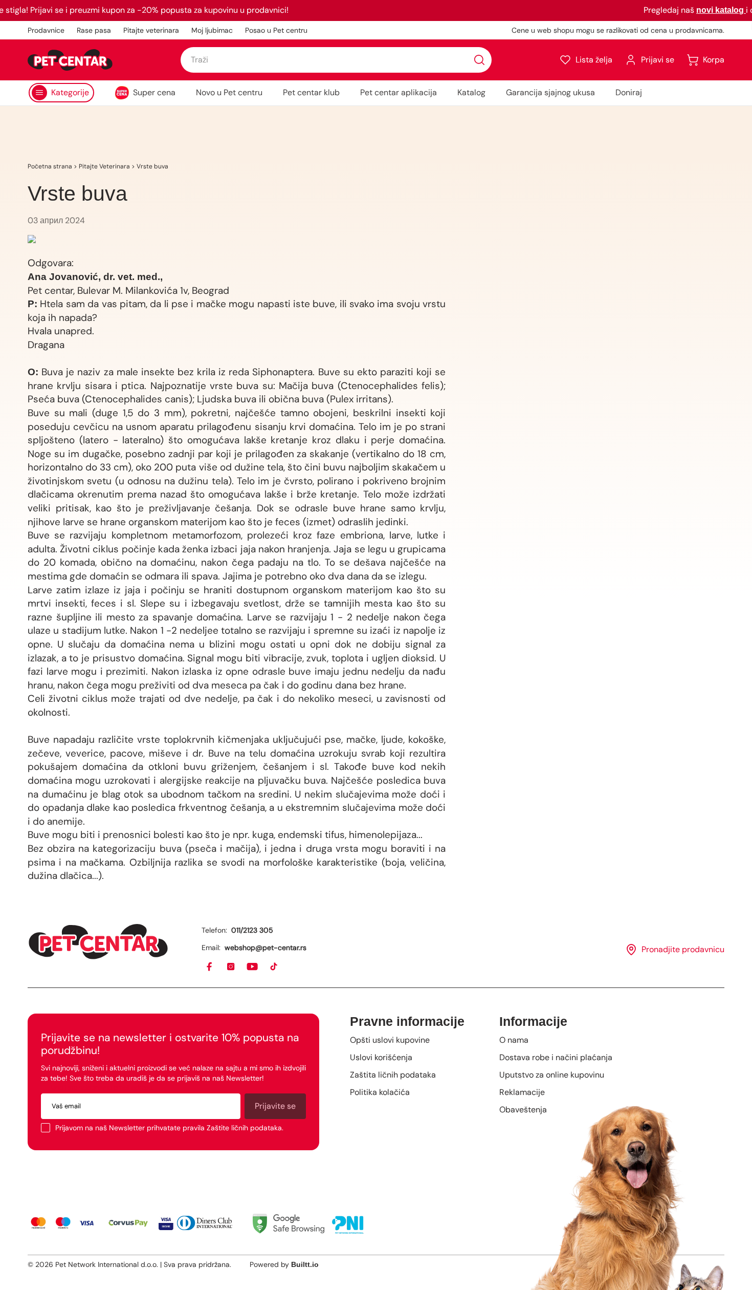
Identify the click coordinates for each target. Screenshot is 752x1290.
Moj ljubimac (212, 30)
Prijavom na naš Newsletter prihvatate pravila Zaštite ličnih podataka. (169, 1128)
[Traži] (479, 60)
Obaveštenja (523, 1109)
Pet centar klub (311, 92)
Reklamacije (522, 1092)
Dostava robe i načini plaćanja (555, 1057)
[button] (585, 60)
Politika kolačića (380, 1092)
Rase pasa (94, 30)
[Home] (98, 941)
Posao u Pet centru (276, 30)
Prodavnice (46, 30)
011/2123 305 (252, 930)
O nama (513, 1040)
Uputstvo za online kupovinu (551, 1074)
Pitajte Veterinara (104, 166)
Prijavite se (275, 1106)
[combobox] (336, 60)
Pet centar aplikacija (398, 92)
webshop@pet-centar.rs (265, 947)
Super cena (154, 92)
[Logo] (70, 60)
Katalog (471, 92)
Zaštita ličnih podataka (393, 1074)
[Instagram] (231, 967)
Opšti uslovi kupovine (390, 1040)
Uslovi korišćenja (381, 1057)
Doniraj (628, 92)
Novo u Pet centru (229, 92)
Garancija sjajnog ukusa (550, 92)
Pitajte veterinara (151, 30)
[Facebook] (210, 967)
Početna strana (50, 166)
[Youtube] (253, 967)
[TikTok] (274, 967)
